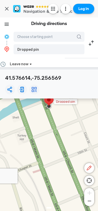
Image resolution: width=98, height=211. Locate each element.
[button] (49, 49)
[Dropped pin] (49, 102)
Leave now (19, 64)
